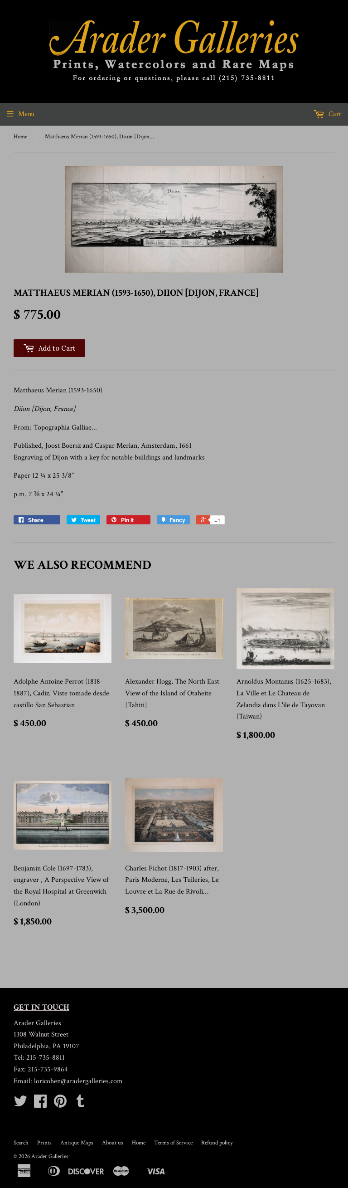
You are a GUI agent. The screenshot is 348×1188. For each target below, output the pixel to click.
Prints (44, 1143)
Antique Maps (76, 1143)
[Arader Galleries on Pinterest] (60, 1104)
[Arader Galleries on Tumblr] (80, 1104)
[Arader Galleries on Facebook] (40, 1104)
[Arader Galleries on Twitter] (20, 1104)
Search (21, 1143)
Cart (334, 114)
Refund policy (217, 1143)
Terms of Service (173, 1143)
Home (20, 137)
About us (112, 1143)
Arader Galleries (49, 1156)
